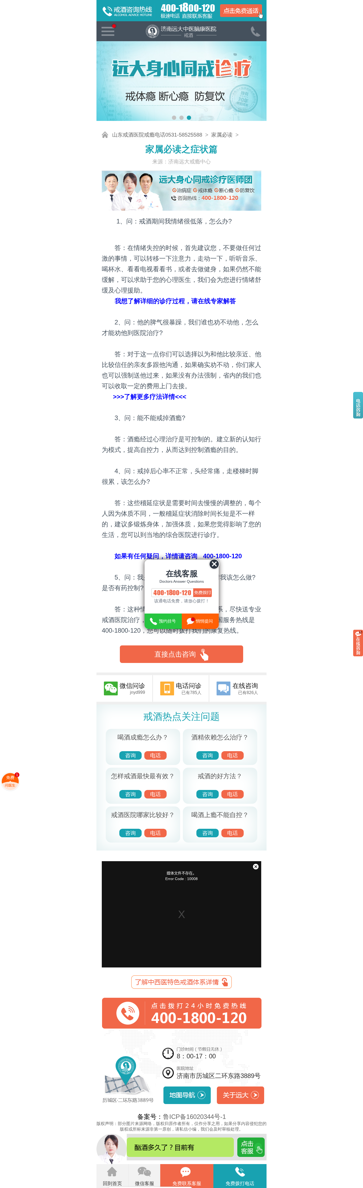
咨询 (130, 755)
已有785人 (188, 688)
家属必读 (222, 135)
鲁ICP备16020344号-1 (194, 1116)
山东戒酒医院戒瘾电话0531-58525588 (157, 135)
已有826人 (245, 688)
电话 (155, 755)
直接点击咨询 (175, 654)
